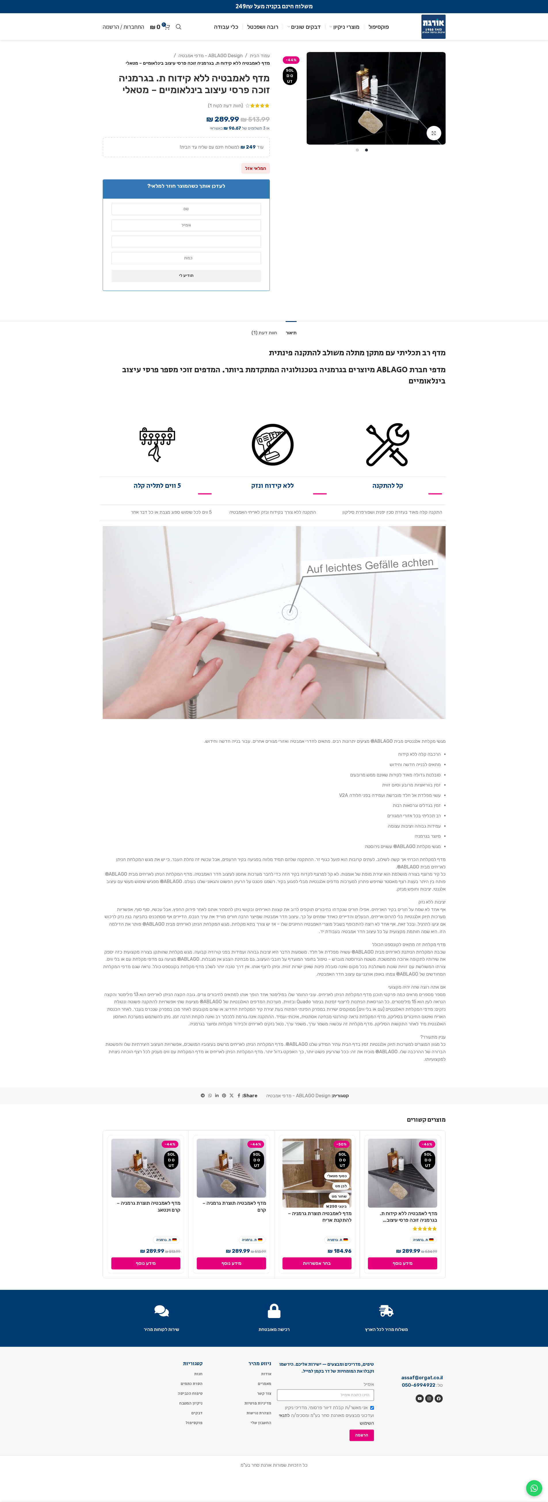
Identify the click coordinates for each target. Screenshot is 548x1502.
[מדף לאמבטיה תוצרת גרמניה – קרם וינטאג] (146, 1168)
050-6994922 (418, 1385)
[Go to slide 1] (366, 150)
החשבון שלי (261, 1423)
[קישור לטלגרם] (203, 1096)
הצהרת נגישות (259, 1413)
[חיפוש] (178, 26)
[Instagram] (429, 1398)
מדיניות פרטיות (258, 1403)
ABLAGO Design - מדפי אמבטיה (210, 55)
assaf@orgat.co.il (422, 1377)
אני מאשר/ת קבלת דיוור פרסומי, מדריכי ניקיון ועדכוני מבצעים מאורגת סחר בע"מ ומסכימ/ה (326, 1415)
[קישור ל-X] (231, 1096)
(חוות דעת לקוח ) (225, 105)
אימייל (369, 1384)
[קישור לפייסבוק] (238, 1096)
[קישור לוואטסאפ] (210, 1096)
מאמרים (264, 1383)
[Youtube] (420, 1398)
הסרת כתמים (192, 1383)
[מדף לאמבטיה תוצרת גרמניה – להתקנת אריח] (317, 1173)
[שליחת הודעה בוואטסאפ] (534, 1488)
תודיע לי (186, 275)
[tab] (291, 330)
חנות (198, 1374)
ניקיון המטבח (191, 1403)
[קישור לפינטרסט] (224, 1096)
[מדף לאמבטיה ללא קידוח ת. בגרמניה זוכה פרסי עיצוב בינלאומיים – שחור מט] (402, 1173)
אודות (266, 1374)
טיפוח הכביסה (190, 1393)
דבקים (197, 1413)
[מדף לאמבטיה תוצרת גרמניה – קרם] (231, 1168)
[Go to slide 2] (357, 150)
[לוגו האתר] (433, 26)
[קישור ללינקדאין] (216, 1096)
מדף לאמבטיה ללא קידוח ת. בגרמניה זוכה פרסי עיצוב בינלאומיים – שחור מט (408, 1220)
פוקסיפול (194, 1423)
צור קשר (264, 1393)
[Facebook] (439, 1398)
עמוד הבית (260, 55)
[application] (274, 622)
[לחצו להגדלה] (434, 133)
